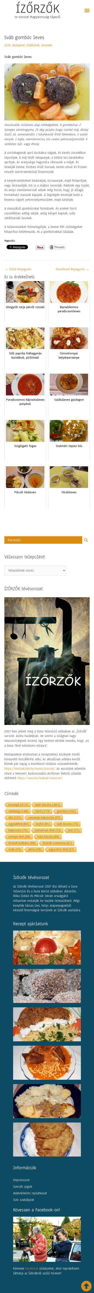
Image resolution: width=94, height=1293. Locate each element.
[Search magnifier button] (86, 540)
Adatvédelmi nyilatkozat (30, 1193)
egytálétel (19, 824)
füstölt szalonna (57, 843)
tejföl (43, 824)
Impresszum (21, 1180)
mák (15, 849)
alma (35, 849)
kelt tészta (47, 804)
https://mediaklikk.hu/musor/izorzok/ (30, 768)
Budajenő (18, 45)
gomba (66, 811)
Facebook (31, 1268)
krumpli (18, 804)
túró (42, 811)
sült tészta (67, 824)
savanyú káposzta (44, 817)
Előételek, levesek (39, 45)
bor (73, 830)
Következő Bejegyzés (72, 269)
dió (15, 817)
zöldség (18, 811)
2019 (7, 45)
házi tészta (48, 836)
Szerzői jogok (22, 1186)
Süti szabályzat (23, 1200)
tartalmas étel (48, 830)
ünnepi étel (19, 836)
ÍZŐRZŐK (38, 8)
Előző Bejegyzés (18, 269)
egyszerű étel (61, 849)
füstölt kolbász (22, 843)
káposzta (18, 830)
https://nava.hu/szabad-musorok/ (40, 778)
